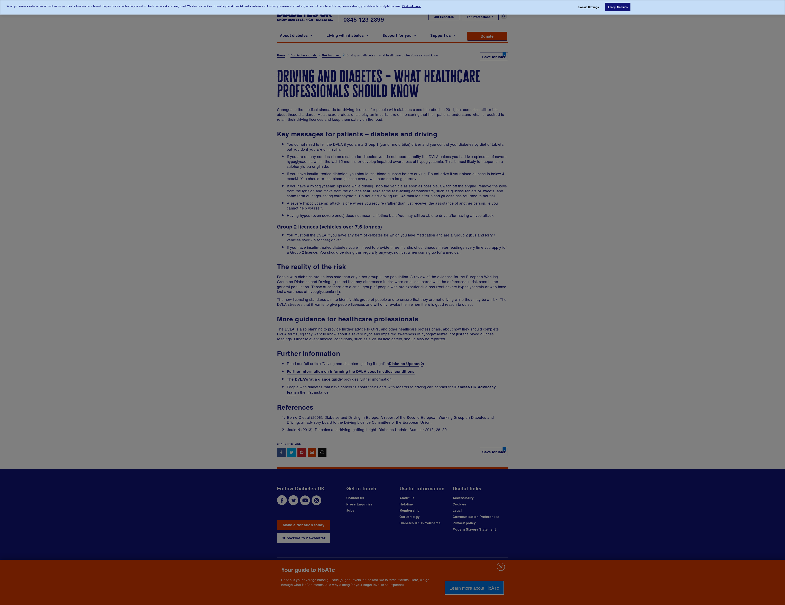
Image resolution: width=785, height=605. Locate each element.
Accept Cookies (618, 7)
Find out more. (411, 6)
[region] (392, 7)
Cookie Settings (588, 7)
